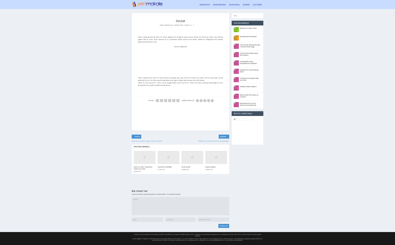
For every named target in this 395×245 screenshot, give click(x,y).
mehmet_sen (168, 25)
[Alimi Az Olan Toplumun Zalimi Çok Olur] (145, 157)
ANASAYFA (205, 5)
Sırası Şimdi (185, 167)
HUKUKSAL (234, 5)
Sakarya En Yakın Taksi (248, 28)
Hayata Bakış (210, 167)
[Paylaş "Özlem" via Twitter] (161, 100)
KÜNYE (246, 5)
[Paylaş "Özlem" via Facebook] (157, 100)
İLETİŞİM (257, 5)
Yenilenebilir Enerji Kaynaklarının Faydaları (248, 62)
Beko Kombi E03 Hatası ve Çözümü (249, 96)
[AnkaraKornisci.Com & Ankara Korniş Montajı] (236, 104)
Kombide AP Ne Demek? (248, 36)
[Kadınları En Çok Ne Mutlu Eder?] (236, 71)
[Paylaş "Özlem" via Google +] (166, 100)
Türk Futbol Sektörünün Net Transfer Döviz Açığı (250, 46)
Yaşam (186, 25)
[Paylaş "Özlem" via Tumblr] (170, 100)
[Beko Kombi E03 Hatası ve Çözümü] (236, 96)
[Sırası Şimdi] (192, 157)
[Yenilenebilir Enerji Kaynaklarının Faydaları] (236, 62)
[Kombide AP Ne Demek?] (236, 37)
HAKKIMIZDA (219, 5)
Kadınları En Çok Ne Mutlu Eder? (249, 71)
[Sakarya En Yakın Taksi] (236, 29)
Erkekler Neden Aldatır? (248, 87)
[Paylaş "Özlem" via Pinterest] (174, 100)
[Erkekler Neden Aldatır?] (236, 88)
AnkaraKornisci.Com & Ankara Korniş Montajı (248, 104)
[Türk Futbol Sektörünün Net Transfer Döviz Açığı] (236, 46)
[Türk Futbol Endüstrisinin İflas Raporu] (236, 54)
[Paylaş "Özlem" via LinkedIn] (178, 100)
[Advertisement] (180, 61)
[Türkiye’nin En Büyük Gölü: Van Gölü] (236, 79)
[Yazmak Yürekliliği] (168, 157)
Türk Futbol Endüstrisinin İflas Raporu (249, 54)
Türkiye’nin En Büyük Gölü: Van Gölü (249, 79)
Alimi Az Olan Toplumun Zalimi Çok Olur (143, 168)
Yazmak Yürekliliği (165, 167)
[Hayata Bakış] (216, 157)
